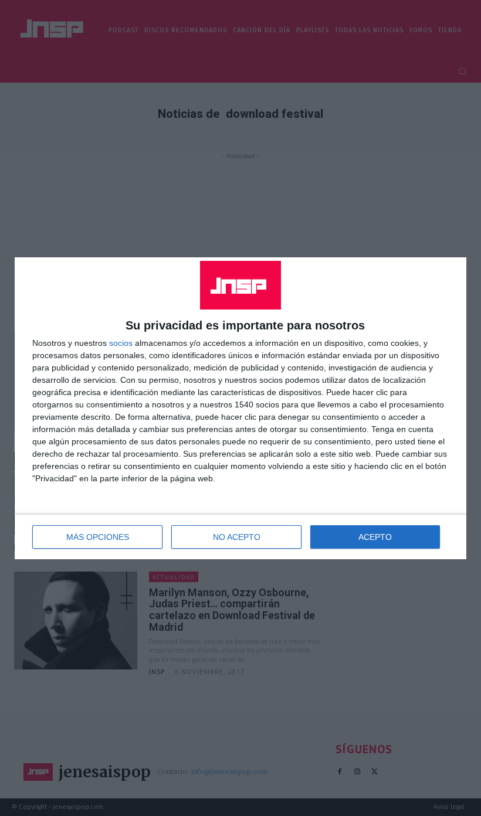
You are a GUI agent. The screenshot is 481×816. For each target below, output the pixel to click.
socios (121, 343)
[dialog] (240, 408)
